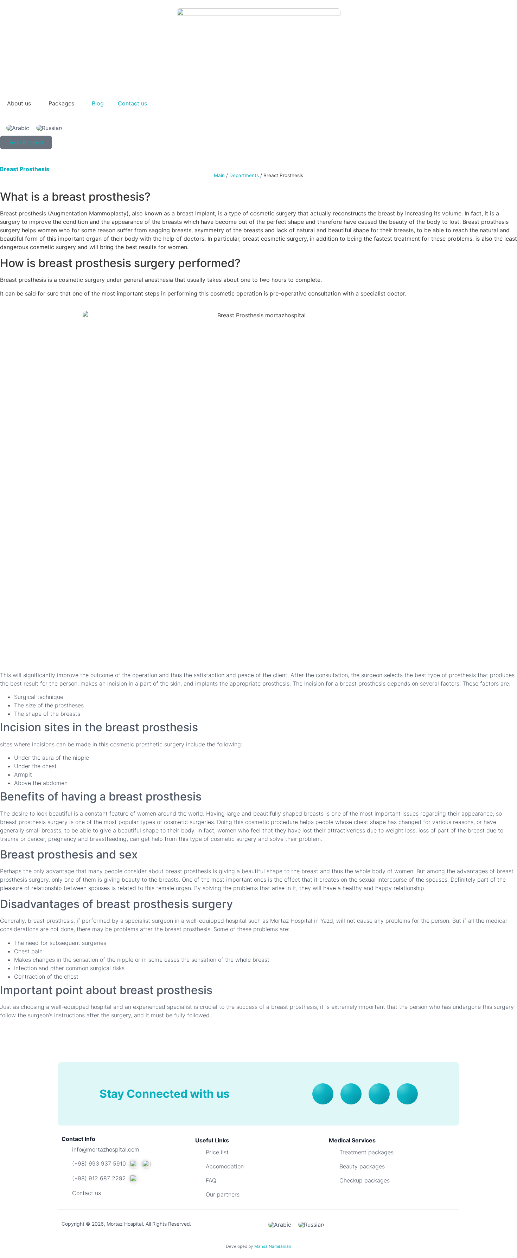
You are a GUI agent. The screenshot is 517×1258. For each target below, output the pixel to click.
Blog (98, 103)
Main (219, 175)
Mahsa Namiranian (272, 1246)
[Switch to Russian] (49, 128)
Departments (244, 175)
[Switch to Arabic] (18, 128)
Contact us (132, 103)
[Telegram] (407, 1093)
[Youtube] (322, 1093)
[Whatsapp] (379, 1093)
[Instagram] (351, 1093)
